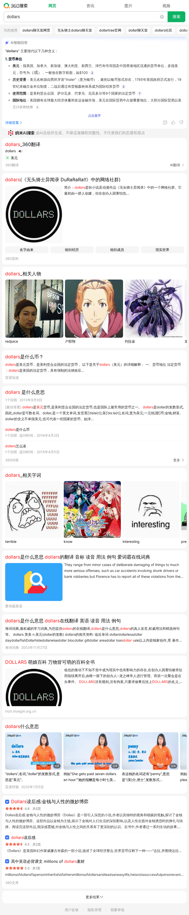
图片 (128, 5)
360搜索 (17, 5)
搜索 (176, 17)
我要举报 (117, 910)
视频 (166, 5)
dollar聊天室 (138, 30)
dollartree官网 (110, 30)
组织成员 (117, 250)
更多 (176, 460)
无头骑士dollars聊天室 (74, 30)
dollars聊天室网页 (36, 30)
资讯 (90, 5)
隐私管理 (94, 910)
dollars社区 (163, 30)
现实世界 (162, 250)
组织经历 (72, 250)
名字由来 (26, 250)
